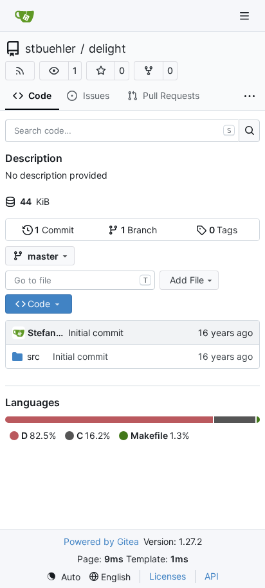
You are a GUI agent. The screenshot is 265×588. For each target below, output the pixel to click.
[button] (54, 70)
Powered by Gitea (101, 541)
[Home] (24, 16)
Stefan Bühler (46, 332)
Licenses (167, 576)
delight (107, 48)
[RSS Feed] (20, 70)
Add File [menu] (187, 279)
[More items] (249, 96)
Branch (139, 229)
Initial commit (95, 332)
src (33, 356)
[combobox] (80, 280)
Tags (223, 229)
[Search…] (249, 131)
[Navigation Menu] (246, 15)
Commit (54, 229)
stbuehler (50, 48)
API (212, 576)
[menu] (63, 576)
